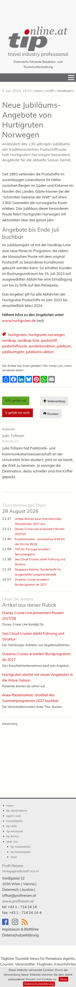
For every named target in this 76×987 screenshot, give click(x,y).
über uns (12, 841)
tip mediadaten (20, 846)
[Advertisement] (38, 10)
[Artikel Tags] (4, 334)
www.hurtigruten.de (19, 320)
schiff (49, 91)
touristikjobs (14, 821)
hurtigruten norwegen (46, 334)
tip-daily (11, 826)
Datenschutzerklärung (39, 984)
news (38, 91)
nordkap (9, 340)
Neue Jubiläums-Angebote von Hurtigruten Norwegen (31, 119)
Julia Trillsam (13, 435)
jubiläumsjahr (13, 352)
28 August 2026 (24, 508)
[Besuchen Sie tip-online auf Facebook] (7, 924)
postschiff (49, 340)
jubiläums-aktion (40, 352)
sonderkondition (41, 346)
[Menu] (71, 77)
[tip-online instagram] (17, 924)
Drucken (52, 414)
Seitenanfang (55, 401)
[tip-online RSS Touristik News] (26, 924)
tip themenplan (20, 852)
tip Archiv (12, 836)
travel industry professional (38, 54)
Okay (63, 979)
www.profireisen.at (18, 901)
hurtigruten (17, 334)
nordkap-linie (28, 340)
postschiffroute (14, 346)
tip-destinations (16, 810)
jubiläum (64, 346)
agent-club (13, 816)
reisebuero (65, 91)
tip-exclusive (14, 831)
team (14, 857)
